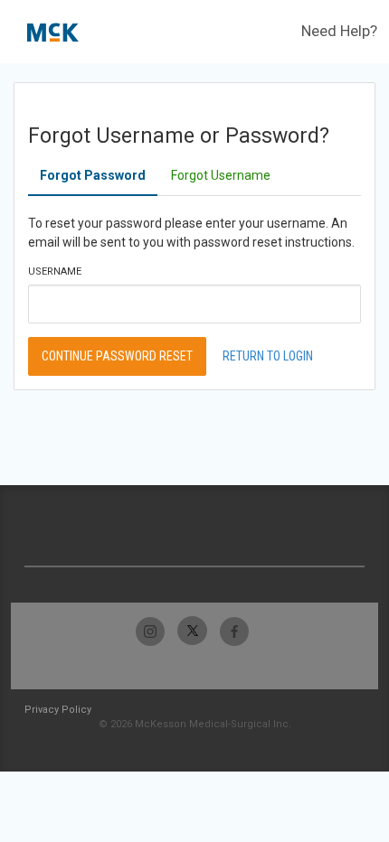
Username (54, 271)
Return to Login (268, 356)
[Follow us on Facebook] (234, 631)
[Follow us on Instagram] (151, 631)
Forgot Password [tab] (93, 175)
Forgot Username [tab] (220, 175)
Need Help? (339, 31)
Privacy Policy (57, 710)
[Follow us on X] (192, 631)
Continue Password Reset (117, 356)
